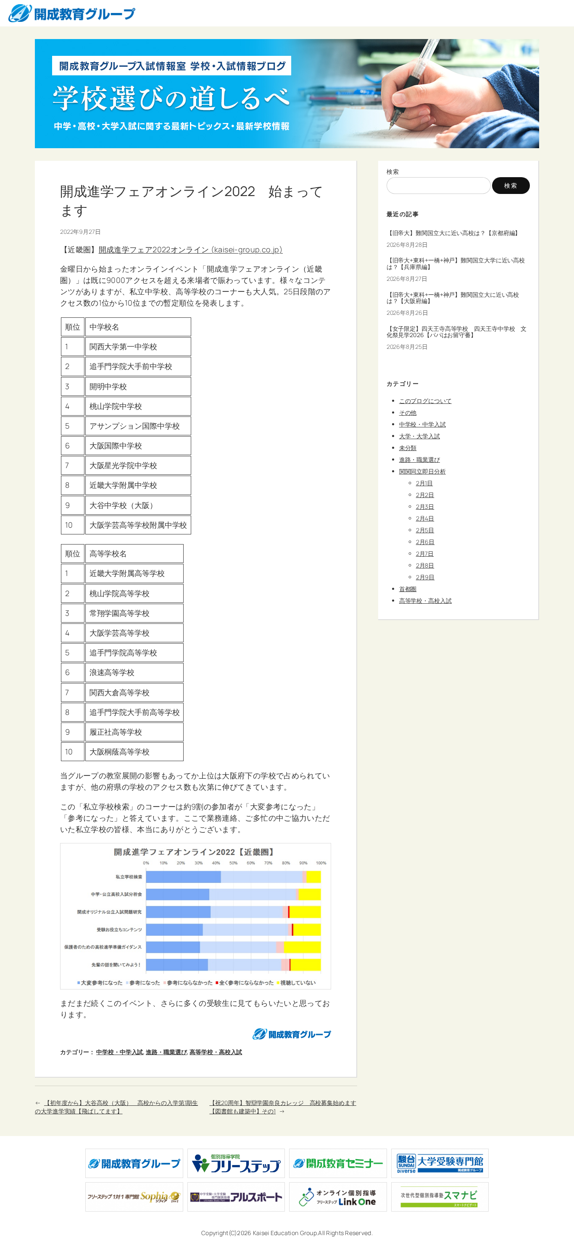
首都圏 (408, 589)
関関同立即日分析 (422, 471)
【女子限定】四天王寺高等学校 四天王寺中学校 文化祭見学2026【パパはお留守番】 (457, 332)
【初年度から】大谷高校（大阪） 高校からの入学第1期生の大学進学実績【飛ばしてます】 (116, 1107)
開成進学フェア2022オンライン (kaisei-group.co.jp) (191, 249)
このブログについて (425, 401)
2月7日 (425, 554)
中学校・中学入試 (119, 1052)
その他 (408, 412)
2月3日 (425, 507)
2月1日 (424, 483)
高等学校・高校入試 (216, 1052)
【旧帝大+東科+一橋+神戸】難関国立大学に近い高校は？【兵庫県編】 (456, 263)
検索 (393, 171)
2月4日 (425, 518)
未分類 (408, 448)
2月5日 (425, 530)
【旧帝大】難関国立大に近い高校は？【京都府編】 (454, 233)
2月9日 (425, 577)
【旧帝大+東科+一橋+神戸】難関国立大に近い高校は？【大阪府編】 (453, 298)
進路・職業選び (166, 1052)
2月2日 (425, 495)
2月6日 (425, 542)
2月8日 (425, 565)
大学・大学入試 (419, 436)
